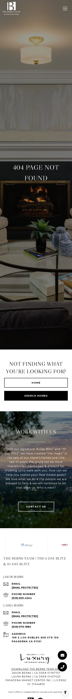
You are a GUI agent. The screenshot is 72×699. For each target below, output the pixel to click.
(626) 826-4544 (22, 597)
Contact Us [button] (36, 506)
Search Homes (36, 395)
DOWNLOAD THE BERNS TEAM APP (36, 669)
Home (36, 382)
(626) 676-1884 (21, 626)
